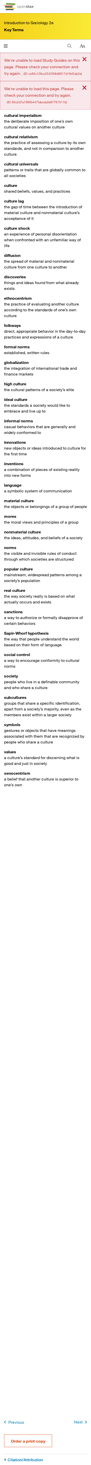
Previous (16, 1422)
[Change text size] (82, 46)
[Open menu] (5, 46)
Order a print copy (28, 1441)
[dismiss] (84, 59)
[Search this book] (69, 46)
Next (78, 1421)
